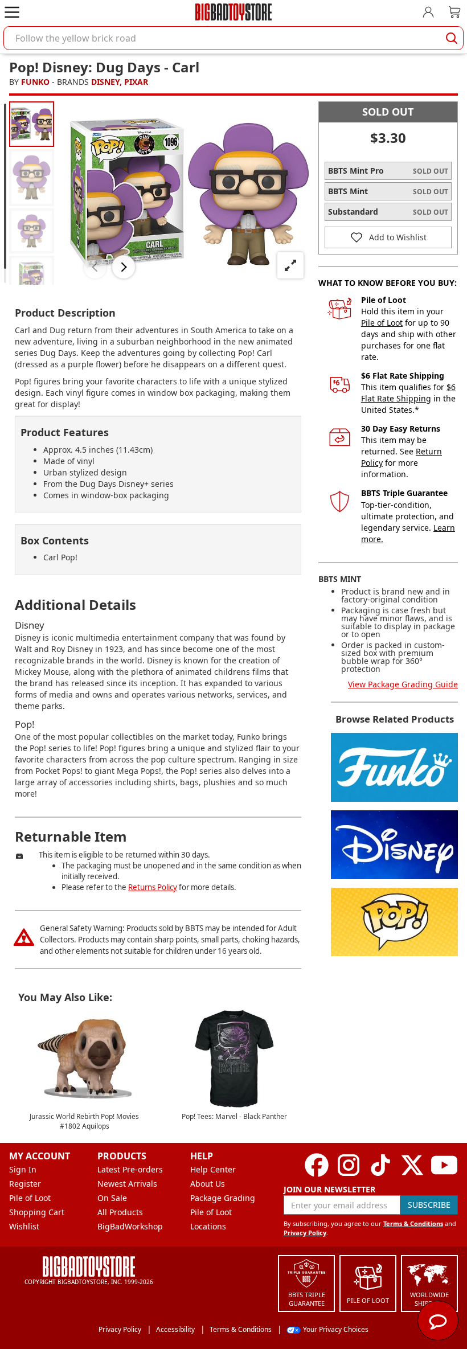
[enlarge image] (290, 265)
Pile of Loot (382, 322)
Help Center (213, 1169)
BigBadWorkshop (130, 1226)
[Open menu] (12, 12)
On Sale (112, 1197)
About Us (207, 1183)
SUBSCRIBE (429, 1204)
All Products (120, 1212)
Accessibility (175, 1329)
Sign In (22, 1169)
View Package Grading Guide (403, 684)
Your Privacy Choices (335, 1329)
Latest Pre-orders (130, 1169)
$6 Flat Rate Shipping (408, 393)
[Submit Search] (452, 38)
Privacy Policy (305, 1232)
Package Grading (222, 1197)
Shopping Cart (36, 1212)
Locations (208, 1226)
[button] (95, 267)
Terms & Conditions (413, 1223)
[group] (31, 123)
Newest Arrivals (127, 1183)
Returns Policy (152, 887)
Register (25, 1183)
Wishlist (24, 1226)
